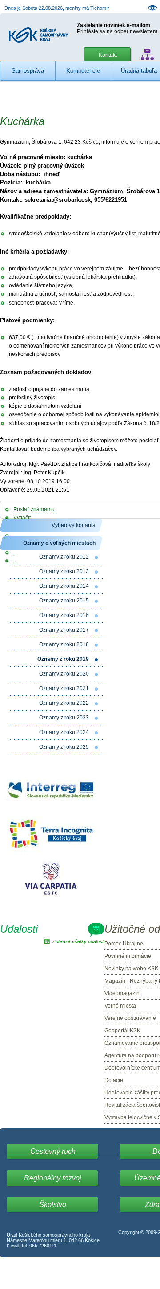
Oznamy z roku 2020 (64, 674)
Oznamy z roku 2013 (64, 571)
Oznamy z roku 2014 (64, 586)
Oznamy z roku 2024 (64, 732)
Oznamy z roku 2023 (64, 718)
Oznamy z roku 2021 (64, 688)
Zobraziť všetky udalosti (78, 941)
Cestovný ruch (53, 1151)
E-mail (13, 1245)
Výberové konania (74, 525)
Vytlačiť (22, 518)
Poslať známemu (34, 509)
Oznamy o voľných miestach (59, 543)
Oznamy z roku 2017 (64, 630)
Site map (147, 54)
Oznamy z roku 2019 (63, 659)
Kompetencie (83, 70)
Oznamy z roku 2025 (64, 747)
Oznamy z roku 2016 (64, 615)
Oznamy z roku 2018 (64, 644)
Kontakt (108, 55)
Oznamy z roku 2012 (64, 557)
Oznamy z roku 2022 (64, 703)
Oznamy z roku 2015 (64, 601)
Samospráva (28, 70)
